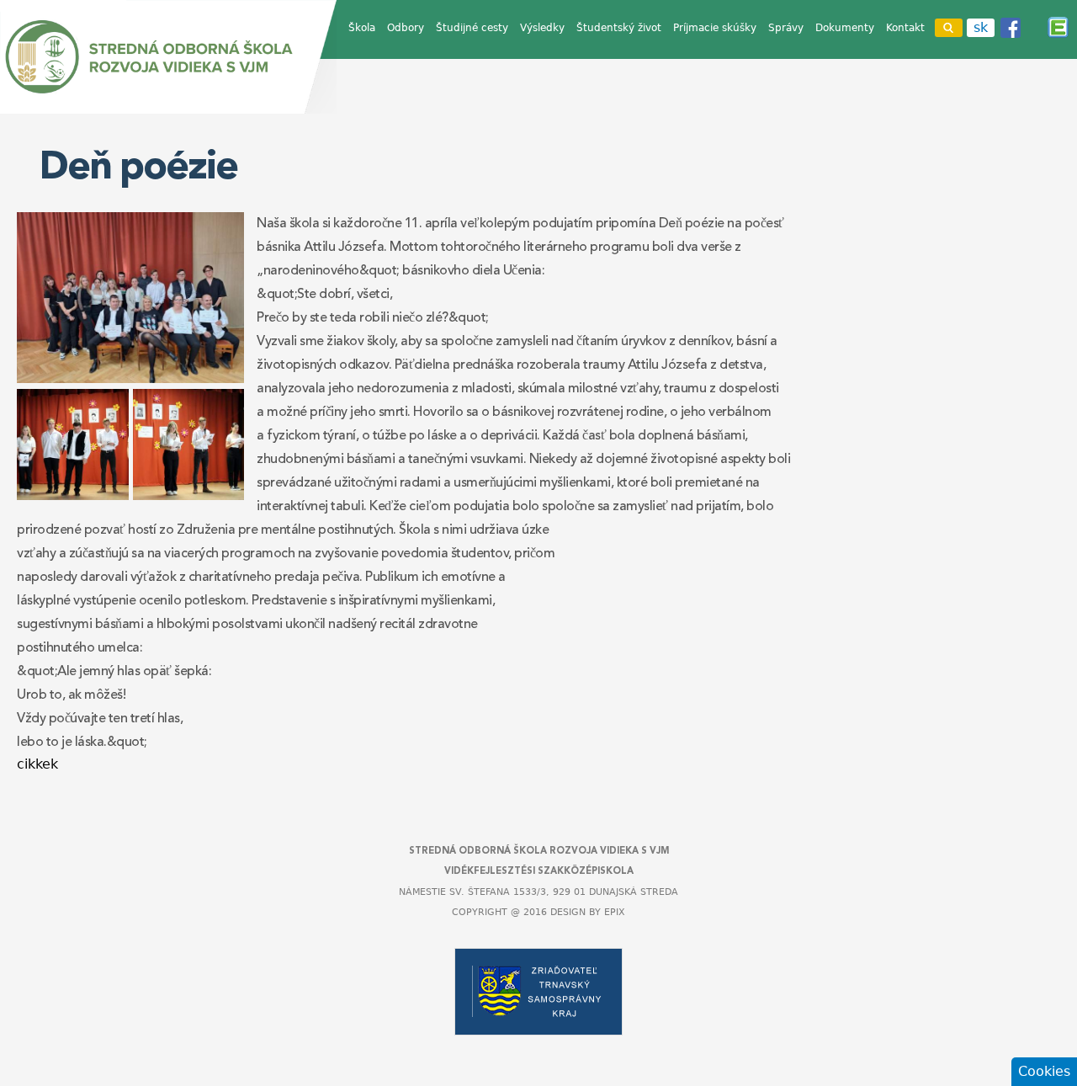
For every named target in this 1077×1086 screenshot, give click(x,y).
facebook (1010, 28)
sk (981, 27)
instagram (1034, 28)
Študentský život (618, 28)
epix (614, 912)
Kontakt (905, 28)
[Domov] (168, 57)
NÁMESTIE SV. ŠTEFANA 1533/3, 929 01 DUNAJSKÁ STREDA (538, 891)
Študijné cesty (472, 28)
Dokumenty (844, 28)
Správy (786, 28)
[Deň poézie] (130, 378)
